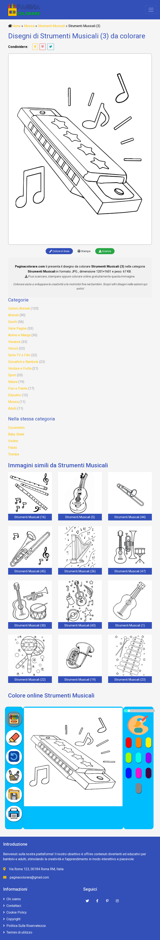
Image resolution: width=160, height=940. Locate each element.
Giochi (12, 322)
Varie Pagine (17, 328)
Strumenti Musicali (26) (80, 571)
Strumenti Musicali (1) (130, 625)
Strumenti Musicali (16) (30, 517)
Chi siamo (13, 899)
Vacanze (14, 342)
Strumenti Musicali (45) (30, 571)
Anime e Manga (19, 335)
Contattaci (13, 906)
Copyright (13, 919)
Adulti (12, 408)
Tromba (13, 454)
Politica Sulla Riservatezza (26, 926)
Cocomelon (16, 428)
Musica (29, 26)
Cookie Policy (16, 912)
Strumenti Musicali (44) (130, 517)
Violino (13, 441)
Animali (13, 315)
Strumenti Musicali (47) (130, 571)
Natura (13, 382)
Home (16, 26)
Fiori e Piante (18, 388)
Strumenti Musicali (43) (80, 625)
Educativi (14, 395)
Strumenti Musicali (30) (30, 625)
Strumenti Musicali (51, 26)
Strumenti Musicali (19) (80, 679)
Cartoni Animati (19, 308)
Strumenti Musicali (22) (30, 679)
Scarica (106, 251)
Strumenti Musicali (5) (80, 517)
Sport (12, 375)
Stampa (85, 251)
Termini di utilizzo (19, 932)
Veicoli (13, 348)
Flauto (12, 448)
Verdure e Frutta (19, 368)
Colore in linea (60, 251)
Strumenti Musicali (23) (130, 679)
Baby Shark (16, 434)
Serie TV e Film (19, 355)
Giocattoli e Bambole (23, 362)
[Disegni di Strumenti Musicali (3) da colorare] (80, 149)
